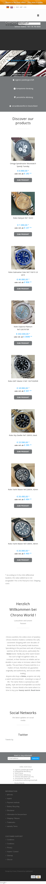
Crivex (14, 871)
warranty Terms (12, 826)
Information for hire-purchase (17, 814)
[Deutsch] (7, 7)
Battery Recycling (13, 806)
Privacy (9, 847)
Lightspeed (29, 871)
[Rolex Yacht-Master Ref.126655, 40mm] (9, 528)
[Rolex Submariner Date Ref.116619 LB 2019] (9, 257)
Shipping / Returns (13, 818)
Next (43, 53)
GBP (21, 7)
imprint (9, 798)
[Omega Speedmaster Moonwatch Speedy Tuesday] (9, 148)
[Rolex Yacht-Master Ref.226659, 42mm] (9, 474)
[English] (11, 7)
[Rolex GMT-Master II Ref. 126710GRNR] (9, 366)
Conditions (10, 839)
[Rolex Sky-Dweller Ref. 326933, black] (9, 420)
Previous (2, 53)
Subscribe (35, 758)
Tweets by (9, 739)
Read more (35, 690)
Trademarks (11, 822)
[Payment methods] (36, 877)
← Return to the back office (14, 2)
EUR (17, 7)
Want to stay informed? (23, 755)
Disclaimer (10, 810)
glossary (10, 794)
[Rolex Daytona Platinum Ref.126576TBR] (9, 311)
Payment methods (13, 802)
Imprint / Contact (13, 851)
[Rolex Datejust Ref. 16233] (9, 202)
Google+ (3, 882)
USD (25, 7)
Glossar (9, 859)
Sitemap (10, 855)
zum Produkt (23, 180)
